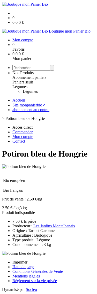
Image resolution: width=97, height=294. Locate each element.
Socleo (31, 289)
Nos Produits (23, 73)
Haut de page (23, 267)
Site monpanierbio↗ (29, 105)
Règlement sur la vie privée (34, 280)
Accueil (18, 100)
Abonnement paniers (29, 77)
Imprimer (19, 262)
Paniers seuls (22, 82)
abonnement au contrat (30, 109)
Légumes (19, 86)
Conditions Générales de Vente (37, 271)
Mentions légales (26, 276)
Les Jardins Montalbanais (54, 226)
